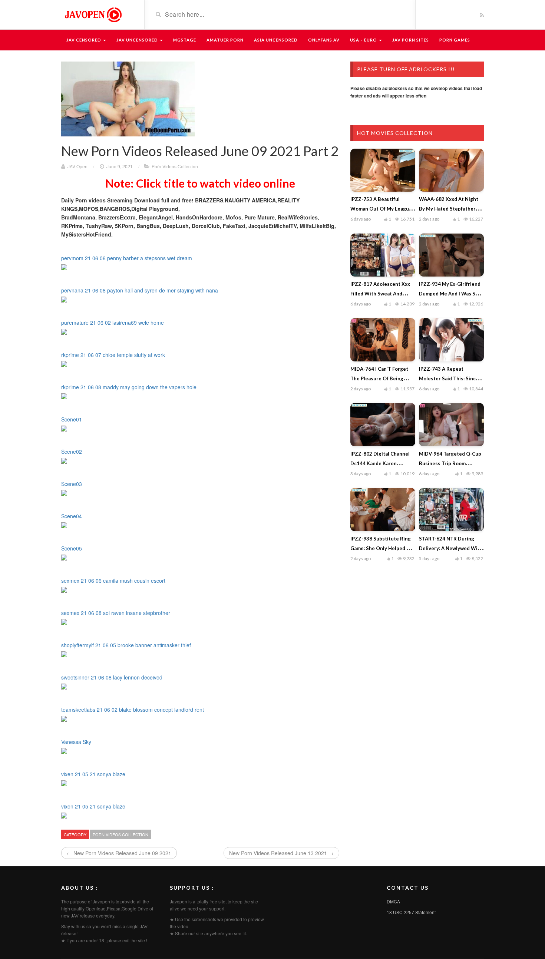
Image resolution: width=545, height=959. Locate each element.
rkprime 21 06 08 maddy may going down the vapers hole (128, 387)
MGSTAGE (184, 39)
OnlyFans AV (324, 39)
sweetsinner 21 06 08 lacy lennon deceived (111, 677)
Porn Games (454, 39)
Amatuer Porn (225, 39)
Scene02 (71, 451)
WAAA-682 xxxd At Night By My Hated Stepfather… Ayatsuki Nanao (449, 208)
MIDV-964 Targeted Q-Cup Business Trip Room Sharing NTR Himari (450, 463)
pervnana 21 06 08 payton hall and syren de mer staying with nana (139, 290)
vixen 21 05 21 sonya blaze (93, 774)
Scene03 (71, 483)
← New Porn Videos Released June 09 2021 (119, 853)
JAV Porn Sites (410, 39)
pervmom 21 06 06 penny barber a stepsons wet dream (126, 258)
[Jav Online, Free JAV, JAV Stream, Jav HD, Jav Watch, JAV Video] (92, 14)
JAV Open (77, 166)
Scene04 (71, 516)
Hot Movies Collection (395, 133)
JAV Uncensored (137, 39)
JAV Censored (84, 39)
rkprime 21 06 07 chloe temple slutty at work (113, 354)
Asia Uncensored (276, 39)
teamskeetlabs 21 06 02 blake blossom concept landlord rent (132, 709)
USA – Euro (364, 39)
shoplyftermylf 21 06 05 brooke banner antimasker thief (126, 645)
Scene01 (71, 419)
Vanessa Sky (76, 741)
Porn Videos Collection (175, 166)
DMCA (393, 901)
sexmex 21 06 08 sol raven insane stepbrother (115, 612)
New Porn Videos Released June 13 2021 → (281, 853)
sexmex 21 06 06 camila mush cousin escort (113, 580)
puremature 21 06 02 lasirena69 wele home (112, 322)
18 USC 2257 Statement (411, 912)
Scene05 (71, 548)
